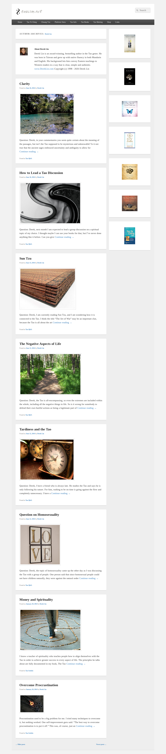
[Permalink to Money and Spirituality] (50, 652)
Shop (109, 22)
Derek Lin (48, 34)
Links (117, 22)
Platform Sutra (60, 22)
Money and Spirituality (36, 599)
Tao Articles (29, 671)
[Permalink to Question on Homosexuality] (40, 567)
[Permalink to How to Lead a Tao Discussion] (50, 225)
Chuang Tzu (45, 22)
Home (20, 22)
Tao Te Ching (32, 22)
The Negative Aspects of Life (40, 344)
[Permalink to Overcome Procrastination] (31, 714)
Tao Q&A (29, 158)
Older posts (20, 744)
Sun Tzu (25, 258)
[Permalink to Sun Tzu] (47, 311)
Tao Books (85, 22)
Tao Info (73, 22)
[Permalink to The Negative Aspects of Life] (50, 396)
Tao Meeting (98, 22)
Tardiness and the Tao (35, 429)
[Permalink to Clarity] (46, 136)
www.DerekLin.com (44, 68)
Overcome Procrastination (38, 685)
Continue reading (29, 151)
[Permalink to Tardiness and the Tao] (46, 482)
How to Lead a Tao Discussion (41, 173)
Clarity (24, 84)
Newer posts (101, 744)
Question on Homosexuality (39, 515)
